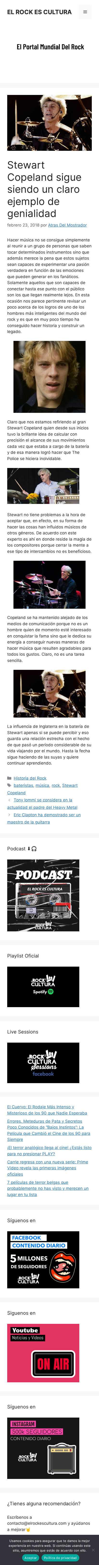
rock (56, 785)
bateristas (23, 785)
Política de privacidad (60, 1558)
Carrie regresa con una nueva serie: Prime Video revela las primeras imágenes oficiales (47, 1168)
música (42, 785)
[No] (93, 1549)
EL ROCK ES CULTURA (39, 12)
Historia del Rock (30, 778)
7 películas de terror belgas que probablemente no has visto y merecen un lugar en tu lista (48, 1188)
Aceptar (31, 1558)
